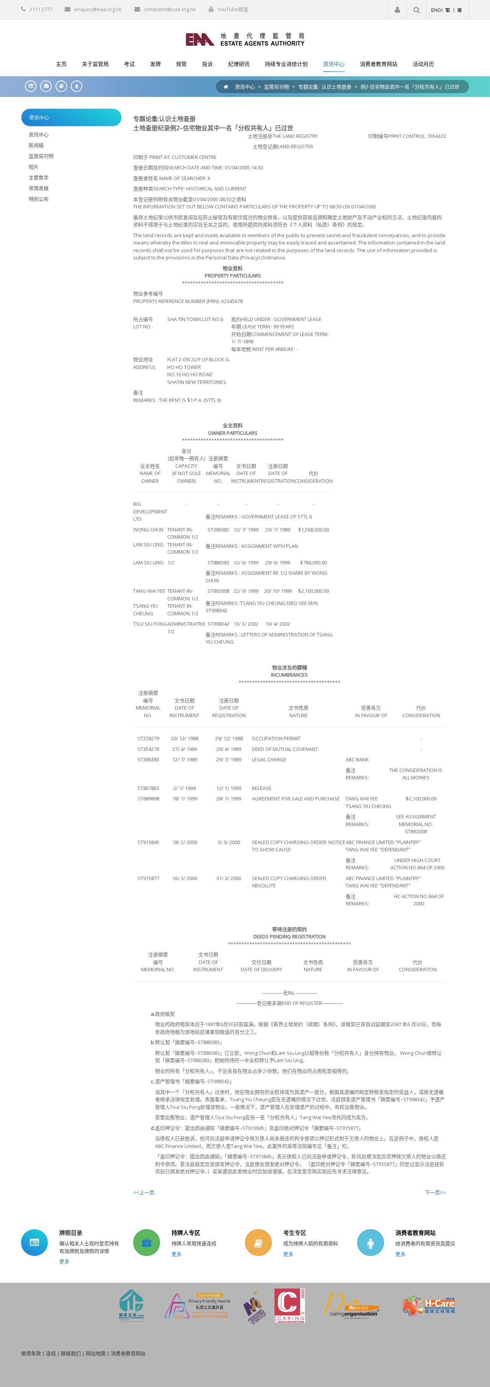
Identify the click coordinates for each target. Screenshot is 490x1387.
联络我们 (71, 1353)
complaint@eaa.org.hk (170, 9)
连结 (51, 1353)
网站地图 (96, 1353)
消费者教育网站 (415, 1232)
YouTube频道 (232, 9)
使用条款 (31, 1353)
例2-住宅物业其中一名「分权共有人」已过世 (410, 86)
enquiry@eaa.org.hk (98, 9)
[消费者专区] (74, 86)
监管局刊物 (276, 86)
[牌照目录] (28, 86)
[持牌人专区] (44, 86)
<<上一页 (143, 1192)
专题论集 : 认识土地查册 (324, 86)
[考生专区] (59, 86)
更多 (64, 1261)
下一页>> (435, 1192)
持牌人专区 (186, 1232)
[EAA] (245, 38)
